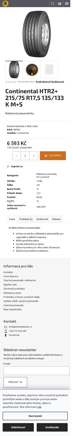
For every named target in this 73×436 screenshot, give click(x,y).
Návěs (39, 197)
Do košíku (55, 155)
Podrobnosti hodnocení (50, 82)
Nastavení (35, 416)
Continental (23, 133)
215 (38, 185)
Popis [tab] (12, 219)
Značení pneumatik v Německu (20, 280)
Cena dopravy (11, 276)
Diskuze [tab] (56, 219)
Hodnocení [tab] (42, 219)
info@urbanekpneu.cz (20, 327)
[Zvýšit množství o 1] (33, 155)
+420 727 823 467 (18, 331)
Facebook (14, 335)
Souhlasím (52, 427)
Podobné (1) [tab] (25, 219)
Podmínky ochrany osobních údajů (22, 297)
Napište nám (10, 284)
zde (39, 407)
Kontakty (8, 272)
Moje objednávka (13, 309)
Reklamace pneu (12, 293)
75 (37, 189)
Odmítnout (18, 427)
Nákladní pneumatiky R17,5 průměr (46, 176)
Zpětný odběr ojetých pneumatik (21, 301)
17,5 (38, 193)
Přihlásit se (15, 382)
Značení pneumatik (14, 305)
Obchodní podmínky (14, 289)
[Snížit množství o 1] (16, 155)
